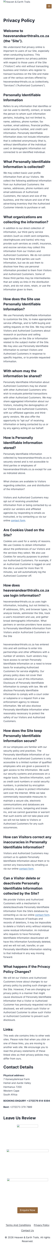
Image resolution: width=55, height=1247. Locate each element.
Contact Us (27, 1230)
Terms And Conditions (18, 1225)
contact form (18, 520)
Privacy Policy (41, 1225)
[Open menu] (49, 6)
